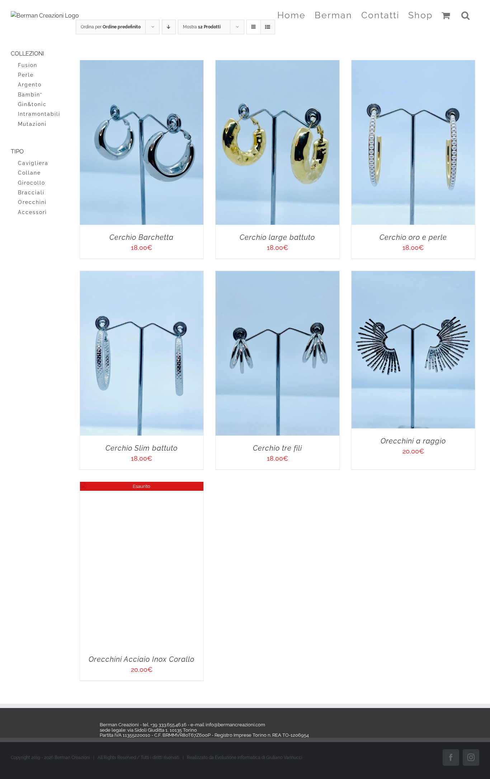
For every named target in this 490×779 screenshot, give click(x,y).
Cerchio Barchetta (175, 312)
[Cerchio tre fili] (175, 635)
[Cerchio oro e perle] (175, 349)
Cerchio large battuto (379, 312)
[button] (465, 15)
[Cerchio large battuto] (379, 64)
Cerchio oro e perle (175, 597)
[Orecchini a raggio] (379, 635)
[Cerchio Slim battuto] (379, 349)
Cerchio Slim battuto (379, 597)
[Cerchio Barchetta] (175, 64)
